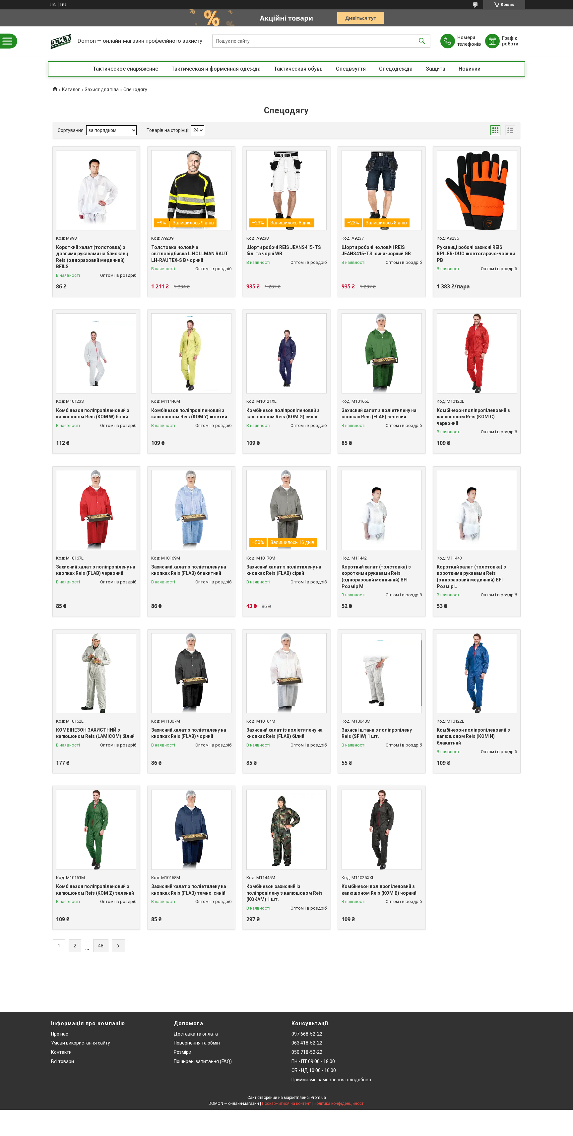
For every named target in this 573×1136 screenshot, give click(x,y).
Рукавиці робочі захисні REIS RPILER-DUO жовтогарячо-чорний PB (476, 254)
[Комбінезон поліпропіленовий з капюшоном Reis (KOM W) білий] (96, 353)
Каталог (71, 89)
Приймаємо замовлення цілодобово (331, 1079)
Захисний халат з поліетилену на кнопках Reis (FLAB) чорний (188, 733)
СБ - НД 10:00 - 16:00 (313, 1070)
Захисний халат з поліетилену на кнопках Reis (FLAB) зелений (379, 414)
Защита (435, 69)
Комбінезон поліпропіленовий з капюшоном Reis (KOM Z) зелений (95, 890)
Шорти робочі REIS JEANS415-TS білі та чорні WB (283, 251)
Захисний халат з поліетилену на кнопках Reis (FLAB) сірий (283, 570)
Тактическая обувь (298, 69)
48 (100, 945)
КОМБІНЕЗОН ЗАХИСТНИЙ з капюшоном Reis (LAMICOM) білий (95, 733)
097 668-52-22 (306, 1034)
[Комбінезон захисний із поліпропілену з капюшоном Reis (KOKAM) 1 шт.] (286, 830)
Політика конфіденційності (339, 1103)
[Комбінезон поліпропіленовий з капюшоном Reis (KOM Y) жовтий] (191, 353)
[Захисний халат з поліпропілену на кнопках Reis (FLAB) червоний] (96, 510)
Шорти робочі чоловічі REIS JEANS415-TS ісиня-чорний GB (376, 251)
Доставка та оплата (196, 1034)
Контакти (61, 1052)
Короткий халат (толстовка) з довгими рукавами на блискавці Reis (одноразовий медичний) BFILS (93, 257)
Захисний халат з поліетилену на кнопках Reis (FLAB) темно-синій (188, 890)
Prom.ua (318, 1097)
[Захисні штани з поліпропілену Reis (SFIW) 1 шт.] (382, 673)
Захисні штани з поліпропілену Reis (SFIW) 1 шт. (377, 733)
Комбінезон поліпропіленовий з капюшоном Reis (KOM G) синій (283, 414)
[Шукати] (422, 41)
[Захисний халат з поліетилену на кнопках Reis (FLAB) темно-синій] (191, 830)
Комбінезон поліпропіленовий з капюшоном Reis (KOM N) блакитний (473, 736)
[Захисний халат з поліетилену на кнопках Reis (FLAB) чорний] (191, 673)
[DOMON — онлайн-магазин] (61, 41)
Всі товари (62, 1061)
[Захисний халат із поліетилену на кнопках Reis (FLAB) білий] (286, 673)
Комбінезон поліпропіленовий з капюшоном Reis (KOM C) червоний (473, 417)
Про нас (59, 1034)
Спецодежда (396, 69)
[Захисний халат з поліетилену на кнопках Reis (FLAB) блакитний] (191, 510)
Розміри (182, 1052)
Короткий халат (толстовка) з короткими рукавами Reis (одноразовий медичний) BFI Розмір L (471, 576)
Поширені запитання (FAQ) (203, 1061)
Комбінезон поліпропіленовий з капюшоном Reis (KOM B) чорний (379, 890)
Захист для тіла (102, 89)
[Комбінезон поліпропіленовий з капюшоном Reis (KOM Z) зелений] (96, 830)
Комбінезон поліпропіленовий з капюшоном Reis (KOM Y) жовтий (189, 414)
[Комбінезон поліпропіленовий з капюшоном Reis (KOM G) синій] (286, 353)
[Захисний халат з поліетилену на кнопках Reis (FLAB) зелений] (382, 353)
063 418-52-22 (306, 1043)
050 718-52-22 (306, 1052)
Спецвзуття (351, 69)
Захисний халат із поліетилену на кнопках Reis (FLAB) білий (284, 733)
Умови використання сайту (80, 1043)
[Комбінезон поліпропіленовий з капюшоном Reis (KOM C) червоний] (477, 353)
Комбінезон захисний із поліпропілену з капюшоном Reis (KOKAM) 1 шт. (284, 893)
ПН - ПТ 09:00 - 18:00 (313, 1061)
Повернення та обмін (197, 1043)
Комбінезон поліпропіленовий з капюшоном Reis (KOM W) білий (92, 414)
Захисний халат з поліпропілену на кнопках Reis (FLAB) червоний (95, 570)
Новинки (469, 69)
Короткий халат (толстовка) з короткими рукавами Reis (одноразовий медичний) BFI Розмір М (376, 576)
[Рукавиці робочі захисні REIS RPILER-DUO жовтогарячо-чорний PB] (477, 190)
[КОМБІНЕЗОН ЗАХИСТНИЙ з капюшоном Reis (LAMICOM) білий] (96, 673)
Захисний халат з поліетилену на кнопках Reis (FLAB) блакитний (188, 570)
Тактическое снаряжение (125, 69)
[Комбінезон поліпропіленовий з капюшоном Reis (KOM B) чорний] (382, 830)
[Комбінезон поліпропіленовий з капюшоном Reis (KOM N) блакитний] (477, 673)
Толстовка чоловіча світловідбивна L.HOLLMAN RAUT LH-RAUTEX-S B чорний (189, 254)
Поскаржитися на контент (286, 1103)
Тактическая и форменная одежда (216, 69)
